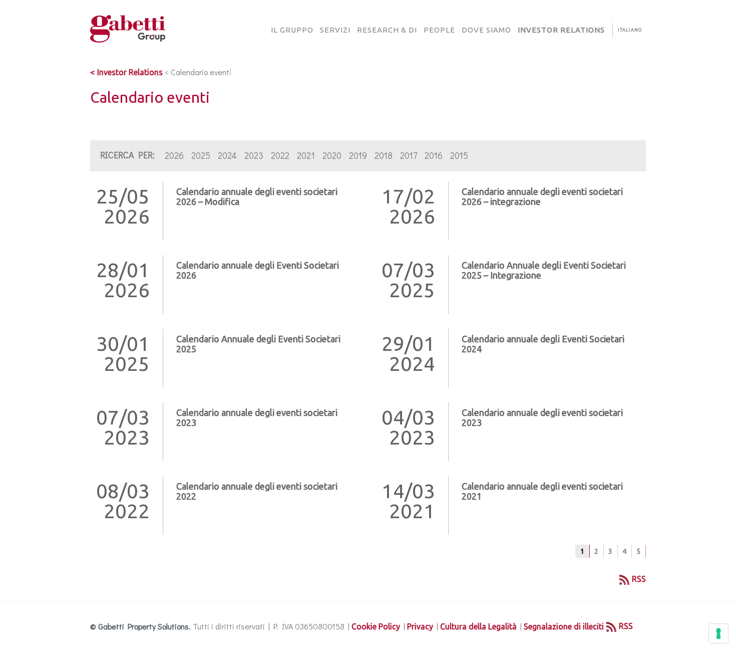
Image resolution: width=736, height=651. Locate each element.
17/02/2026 (408, 206)
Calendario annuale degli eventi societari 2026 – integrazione (542, 196)
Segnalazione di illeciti (564, 626)
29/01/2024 (408, 354)
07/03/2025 (408, 280)
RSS (639, 578)
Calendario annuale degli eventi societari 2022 (256, 491)
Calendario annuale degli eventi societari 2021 (542, 491)
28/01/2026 (123, 280)
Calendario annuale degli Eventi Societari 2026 (257, 270)
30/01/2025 (123, 354)
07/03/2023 (123, 427)
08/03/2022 (123, 501)
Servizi (335, 30)
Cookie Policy (375, 626)
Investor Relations (130, 72)
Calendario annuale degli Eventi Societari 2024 (543, 344)
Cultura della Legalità (478, 626)
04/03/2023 (408, 427)
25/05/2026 (123, 206)
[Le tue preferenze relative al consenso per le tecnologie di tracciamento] (718, 633)
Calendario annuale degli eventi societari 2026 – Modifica (256, 196)
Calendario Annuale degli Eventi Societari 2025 (258, 344)
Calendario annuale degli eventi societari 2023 (256, 417)
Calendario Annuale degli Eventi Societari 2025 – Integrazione (544, 270)
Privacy (420, 626)
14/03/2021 (408, 501)
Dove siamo (486, 30)
